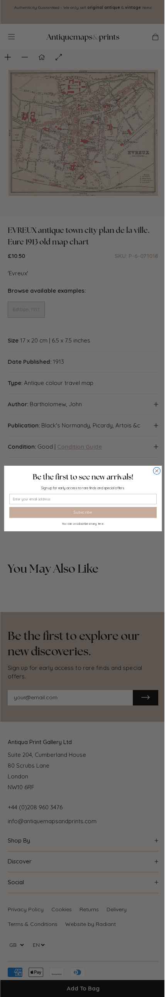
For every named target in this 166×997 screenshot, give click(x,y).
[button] (83, 477)
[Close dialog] (156, 470)
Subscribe (83, 512)
